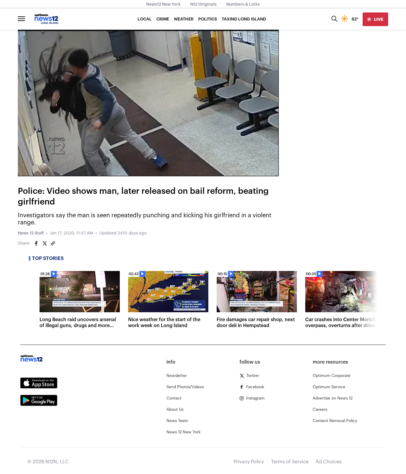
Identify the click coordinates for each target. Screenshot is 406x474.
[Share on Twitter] (44, 243)
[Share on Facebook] (36, 243)
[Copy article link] (53, 243)
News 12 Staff (31, 233)
